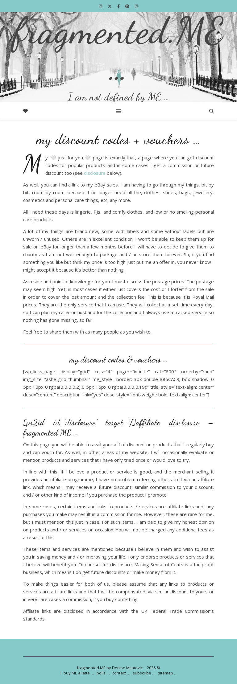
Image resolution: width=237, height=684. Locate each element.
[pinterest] (127, 6)
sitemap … (167, 673)
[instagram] (101, 6)
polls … (103, 673)
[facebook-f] (119, 6)
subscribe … (144, 673)
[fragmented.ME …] (118, 57)
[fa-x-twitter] (110, 6)
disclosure (95, 173)
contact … (121, 673)
